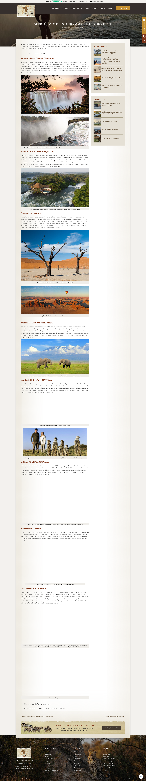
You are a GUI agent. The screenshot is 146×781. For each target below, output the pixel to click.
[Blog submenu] (90, 8)
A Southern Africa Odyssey (109, 121)
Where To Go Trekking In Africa (114, 716)
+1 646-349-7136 (85, 1)
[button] (141, 776)
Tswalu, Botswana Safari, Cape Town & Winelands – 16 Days (112, 113)
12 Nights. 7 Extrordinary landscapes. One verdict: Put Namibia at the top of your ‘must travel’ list (110, 60)
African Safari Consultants (25, 779)
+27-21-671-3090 (28, 768)
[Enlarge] (87, 77)
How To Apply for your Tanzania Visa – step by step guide (110, 51)
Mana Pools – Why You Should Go (111, 78)
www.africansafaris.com (25, 763)
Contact (123, 8)
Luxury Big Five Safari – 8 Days (110, 138)
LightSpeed (126, 779)
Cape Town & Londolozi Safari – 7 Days (111, 130)
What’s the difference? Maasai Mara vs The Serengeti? (37, 716)
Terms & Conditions (69, 779)
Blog (83, 27)
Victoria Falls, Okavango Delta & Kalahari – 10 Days (110, 104)
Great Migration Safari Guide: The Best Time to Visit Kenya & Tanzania (112, 69)
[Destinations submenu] (62, 8)
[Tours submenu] (69, 8)
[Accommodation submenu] (84, 8)
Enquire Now (111, 728)
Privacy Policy (80, 779)
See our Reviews (72, 1)
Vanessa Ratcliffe (77, 27)
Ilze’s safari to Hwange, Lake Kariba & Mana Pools (111, 86)
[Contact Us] (144, 25)
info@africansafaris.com (97, 1)
